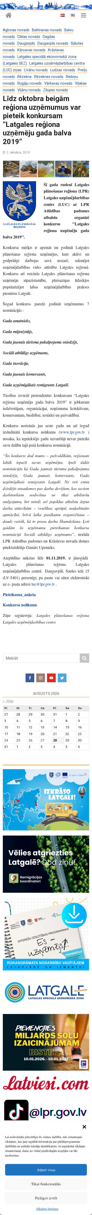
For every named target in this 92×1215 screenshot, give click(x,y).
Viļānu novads (29, 90)
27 (42, 740)
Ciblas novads (28, 37)
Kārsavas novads (31, 50)
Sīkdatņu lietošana (47, 1209)
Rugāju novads (29, 83)
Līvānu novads (36, 70)
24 (6, 740)
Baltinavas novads (47, 30)
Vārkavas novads (58, 83)
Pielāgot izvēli (46, 1197)
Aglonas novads (16, 30)
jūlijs (8, 701)
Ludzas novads (62, 70)
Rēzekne (24, 77)
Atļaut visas (46, 1169)
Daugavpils (26, 43)
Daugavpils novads (53, 43)
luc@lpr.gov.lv (43, 584)
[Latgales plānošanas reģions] (8, 15)
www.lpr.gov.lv (72, 432)
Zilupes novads (55, 90)
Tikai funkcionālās (46, 1183)
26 (30, 740)
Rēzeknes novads (48, 77)
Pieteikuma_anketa (19, 594)
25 (18, 740)
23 (80, 734)
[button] (84, 1126)
